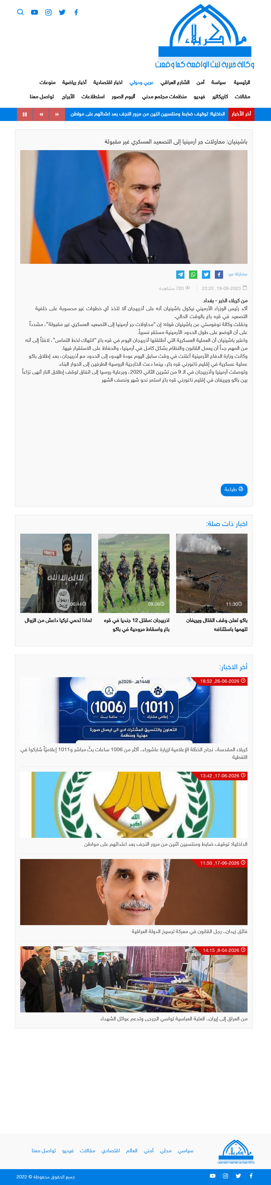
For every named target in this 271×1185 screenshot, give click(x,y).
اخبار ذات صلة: (227, 524)
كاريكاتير (220, 97)
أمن (201, 83)
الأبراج (68, 97)
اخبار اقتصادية (108, 83)
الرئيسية (242, 83)
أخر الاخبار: (233, 667)
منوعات (48, 83)
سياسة (219, 83)
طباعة (231, 490)
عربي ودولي (142, 83)
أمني (149, 1151)
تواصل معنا (42, 97)
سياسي (185, 1151)
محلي (166, 1151)
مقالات (242, 97)
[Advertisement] (134, 435)
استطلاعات (93, 97)
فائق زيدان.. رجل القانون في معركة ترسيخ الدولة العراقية (170, 114)
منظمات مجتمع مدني (164, 97)
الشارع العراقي (175, 83)
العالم (131, 1151)
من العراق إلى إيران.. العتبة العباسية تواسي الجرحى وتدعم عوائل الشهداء (174, 1019)
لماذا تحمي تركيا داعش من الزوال (58, 621)
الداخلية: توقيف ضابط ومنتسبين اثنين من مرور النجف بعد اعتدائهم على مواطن (166, 844)
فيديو (199, 97)
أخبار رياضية (74, 83)
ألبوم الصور (123, 97)
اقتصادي (110, 1151)
